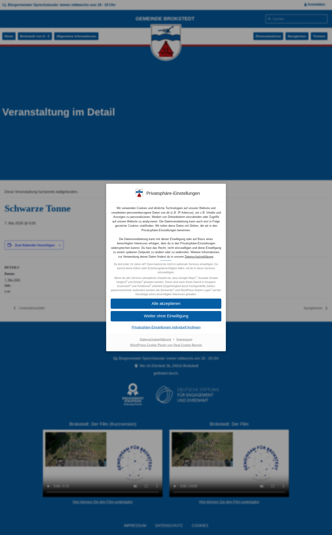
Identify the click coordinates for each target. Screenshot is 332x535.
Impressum (184, 339)
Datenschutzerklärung (199, 256)
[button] (166, 304)
